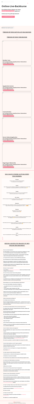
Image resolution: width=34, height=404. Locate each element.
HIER (9, 349)
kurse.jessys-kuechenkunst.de (8, 382)
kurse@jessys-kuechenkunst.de (19, 338)
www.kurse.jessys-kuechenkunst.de (14, 269)
